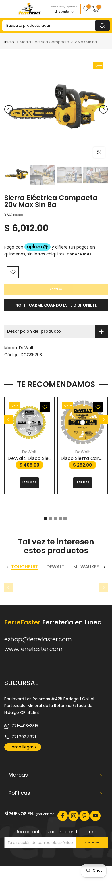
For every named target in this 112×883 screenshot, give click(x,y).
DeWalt (26, 348)
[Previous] (8, 109)
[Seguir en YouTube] (95, 816)
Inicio (9, 42)
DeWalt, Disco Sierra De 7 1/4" (42, 458)
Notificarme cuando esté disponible (56, 305)
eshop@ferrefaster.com (38, 639)
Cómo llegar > (23, 747)
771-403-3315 (24, 726)
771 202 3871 (23, 737)
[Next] (103, 109)
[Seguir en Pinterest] (84, 816)
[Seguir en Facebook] (62, 816)
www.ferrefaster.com (33, 649)
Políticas (19, 792)
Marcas (18, 774)
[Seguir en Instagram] (73, 816)
